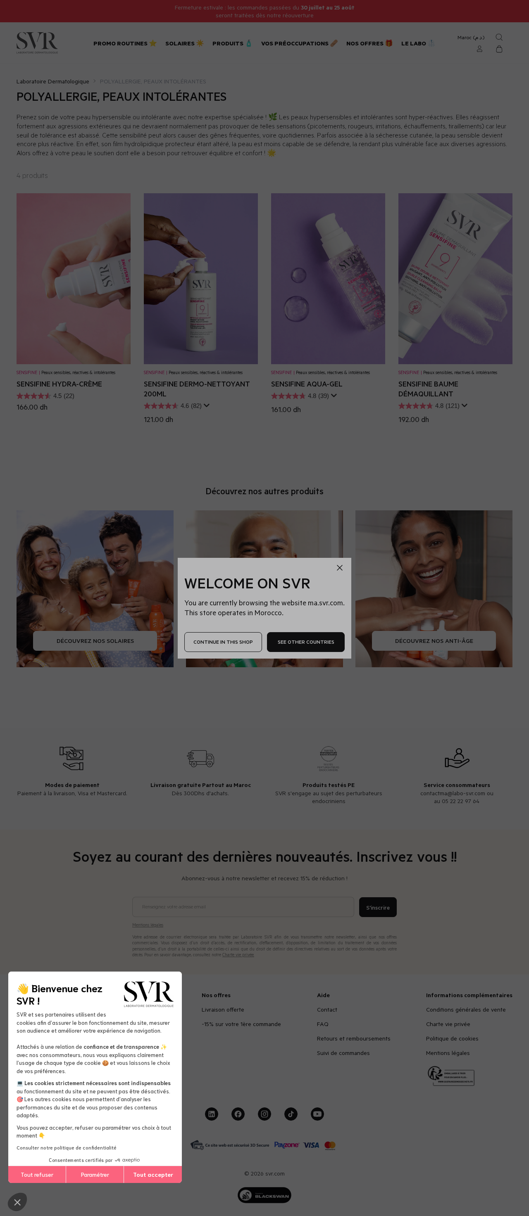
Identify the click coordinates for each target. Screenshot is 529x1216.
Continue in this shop (223, 641)
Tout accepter (153, 1174)
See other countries (306, 641)
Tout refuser (37, 1174)
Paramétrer (95, 1174)
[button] (17, 1202)
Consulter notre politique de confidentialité (67, 1147)
